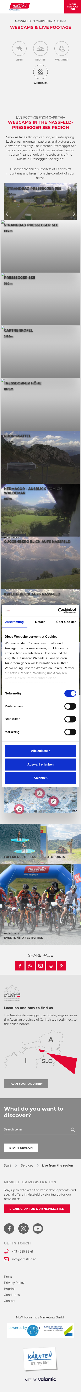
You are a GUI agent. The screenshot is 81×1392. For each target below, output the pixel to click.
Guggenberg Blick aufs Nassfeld (37, 542)
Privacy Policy (14, 1283)
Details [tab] (40, 622)
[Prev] (7, 215)
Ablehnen (41, 778)
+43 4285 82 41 (22, 1251)
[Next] (74, 215)
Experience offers (20, 857)
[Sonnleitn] (53, 801)
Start (7, 1165)
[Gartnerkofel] (19, 809)
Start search (21, 1148)
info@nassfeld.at (24, 1259)
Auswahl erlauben (40, 764)
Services (27, 1165)
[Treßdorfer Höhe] (39, 793)
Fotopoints (55, 857)
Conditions (12, 1295)
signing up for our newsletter (37, 1209)
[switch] (70, 706)
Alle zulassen (40, 750)
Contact (10, 1301)
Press (8, 1277)
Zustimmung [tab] (14, 622)
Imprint (9, 1289)
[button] (20, 965)
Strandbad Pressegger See (34, 188)
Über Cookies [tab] (66, 622)
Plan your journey (26, 1083)
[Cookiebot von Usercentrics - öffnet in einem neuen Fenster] (58, 610)
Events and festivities (23, 938)
